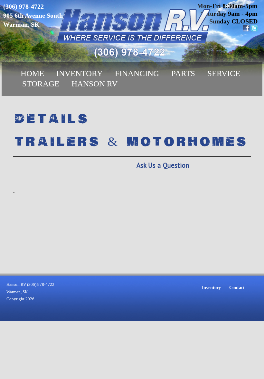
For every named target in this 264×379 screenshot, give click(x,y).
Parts (183, 73)
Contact (237, 287)
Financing (137, 73)
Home (32, 73)
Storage (40, 83)
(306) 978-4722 (23, 6)
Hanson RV (94, 83)
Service (223, 73)
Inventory (79, 73)
